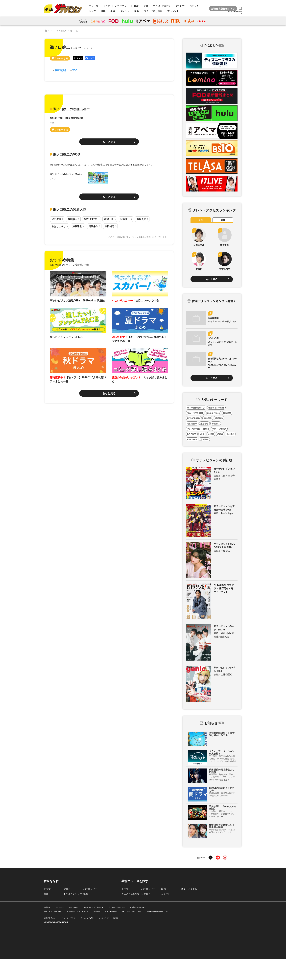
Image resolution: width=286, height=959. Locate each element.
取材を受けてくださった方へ (77, 911)
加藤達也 (77, 226)
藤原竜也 (204, 423)
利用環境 (96, 911)
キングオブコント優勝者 (198, 429)
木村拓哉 (230, 434)
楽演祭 (115, 918)
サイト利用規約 (111, 911)
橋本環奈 (208, 418)
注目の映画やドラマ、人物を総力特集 (69, 264)
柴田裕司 (109, 226)
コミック (194, 6)
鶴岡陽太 (72, 219)
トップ (92, 11)
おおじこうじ (59, 226)
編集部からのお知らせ (138, 907)
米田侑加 (56, 219)
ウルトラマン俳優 (195, 413)
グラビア (180, 6)
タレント (124, 11)
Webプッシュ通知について (131, 911)
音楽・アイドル (189, 889)
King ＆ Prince (213, 413)
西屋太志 (141, 219)
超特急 (220, 434)
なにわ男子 (192, 423)
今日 (201, 220)
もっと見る (109, 142)
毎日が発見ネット (50, 918)
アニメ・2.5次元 (161, 6)
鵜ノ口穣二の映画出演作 (71, 108)
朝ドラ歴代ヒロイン (196, 408)
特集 (103, 11)
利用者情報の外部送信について (158, 911)
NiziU (202, 434)
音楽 (145, 6)
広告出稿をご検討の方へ (53, 911)
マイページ (59, 907)
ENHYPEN (192, 439)
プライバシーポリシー (116, 907)
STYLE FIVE (90, 219)
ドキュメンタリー (73, 893)
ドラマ (106, 6)
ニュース (93, 6)
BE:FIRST (191, 434)
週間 (223, 220)
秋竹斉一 (125, 219)
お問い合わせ (73, 907)
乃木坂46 (204, 439)
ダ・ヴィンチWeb (87, 918)
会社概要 (47, 907)
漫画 (136, 11)
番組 (112, 11)
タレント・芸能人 (58, 30)
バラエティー (122, 6)
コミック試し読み (153, 11)
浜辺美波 (219, 418)
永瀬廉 (211, 434)
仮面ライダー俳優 (216, 408)
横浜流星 (227, 413)
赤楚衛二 (216, 423)
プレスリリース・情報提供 (93, 907)
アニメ (67, 889)
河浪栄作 (93, 226)
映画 (136, 6)
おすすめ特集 (62, 259)
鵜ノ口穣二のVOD (66, 154)
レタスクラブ (103, 918)
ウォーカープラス (68, 918)
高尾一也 (109, 219)
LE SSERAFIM (193, 418)
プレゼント (173, 11)
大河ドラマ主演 (219, 429)
